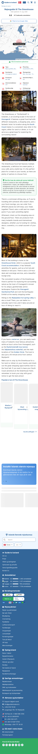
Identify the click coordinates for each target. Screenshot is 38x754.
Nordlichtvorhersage (9, 674)
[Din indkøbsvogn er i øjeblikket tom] (31, 2)
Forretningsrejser (7, 636)
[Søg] (28, 2)
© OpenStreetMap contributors (29, 59)
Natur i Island (6, 653)
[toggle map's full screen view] (34, 56)
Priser (4, 559)
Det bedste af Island (9, 668)
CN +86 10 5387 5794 (12, 722)
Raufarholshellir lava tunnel (17, 347)
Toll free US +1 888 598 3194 (14, 714)
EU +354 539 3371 (11, 719)
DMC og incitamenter (9, 687)
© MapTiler (18, 59)
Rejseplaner (6, 671)
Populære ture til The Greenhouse (15, 380)
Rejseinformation (7, 656)
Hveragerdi (6, 119)
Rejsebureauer (7, 681)
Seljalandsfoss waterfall (13, 349)
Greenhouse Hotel (8, 263)
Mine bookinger (7, 645)
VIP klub (5, 642)
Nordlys (4, 665)
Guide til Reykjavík (8, 659)
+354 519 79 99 (9, 707)
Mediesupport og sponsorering (12, 690)
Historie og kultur (8, 662)
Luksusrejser (6, 633)
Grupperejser (6, 630)
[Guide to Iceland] (9, 2)
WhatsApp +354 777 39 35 (14, 724)
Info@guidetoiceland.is (11, 704)
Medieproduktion (7, 684)
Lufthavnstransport (8, 625)
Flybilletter (5, 622)
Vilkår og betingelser (9, 562)
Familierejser (6, 628)
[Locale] (19, 2)
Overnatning (6, 619)
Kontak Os (5, 570)
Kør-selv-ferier (7, 613)
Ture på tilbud (6, 639)
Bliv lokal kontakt (8, 732)
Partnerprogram (7, 735)
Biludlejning (6, 616)
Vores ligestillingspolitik (9, 567)
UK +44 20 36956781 (12, 716)
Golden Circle (18, 352)
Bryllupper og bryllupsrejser (11, 693)
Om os (4, 556)
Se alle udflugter (28, 432)
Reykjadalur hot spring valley (23, 298)
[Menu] (34, 2)
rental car (15, 339)
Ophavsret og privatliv (9, 564)
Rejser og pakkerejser (9, 610)
